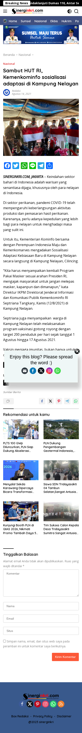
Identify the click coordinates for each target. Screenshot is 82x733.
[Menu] (6, 11)
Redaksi (16, 91)
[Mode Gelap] (69, 11)
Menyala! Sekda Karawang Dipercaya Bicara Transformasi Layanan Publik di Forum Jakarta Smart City (20, 488)
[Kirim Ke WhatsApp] (76, 401)
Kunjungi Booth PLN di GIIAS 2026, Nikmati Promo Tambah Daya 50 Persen (20, 529)
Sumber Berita (11, 392)
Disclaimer (64, 716)
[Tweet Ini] (50, 401)
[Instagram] (45, 704)
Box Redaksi (20, 716)
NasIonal (9, 64)
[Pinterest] (37, 704)
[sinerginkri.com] (27, 11)
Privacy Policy (42, 716)
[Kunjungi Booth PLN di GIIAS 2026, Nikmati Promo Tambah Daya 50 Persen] (20, 511)
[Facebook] (22, 704)
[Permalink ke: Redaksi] (6, 92)
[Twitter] (29, 704)
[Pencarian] (76, 11)
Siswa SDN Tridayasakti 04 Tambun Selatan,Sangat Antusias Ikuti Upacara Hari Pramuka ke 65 (60, 488)
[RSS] (61, 704)
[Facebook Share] (42, 401)
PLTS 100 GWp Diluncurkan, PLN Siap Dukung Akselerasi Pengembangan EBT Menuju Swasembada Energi (18, 447)
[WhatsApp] (53, 704)
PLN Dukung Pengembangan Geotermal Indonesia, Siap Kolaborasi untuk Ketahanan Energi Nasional (59, 447)
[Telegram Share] (67, 401)
